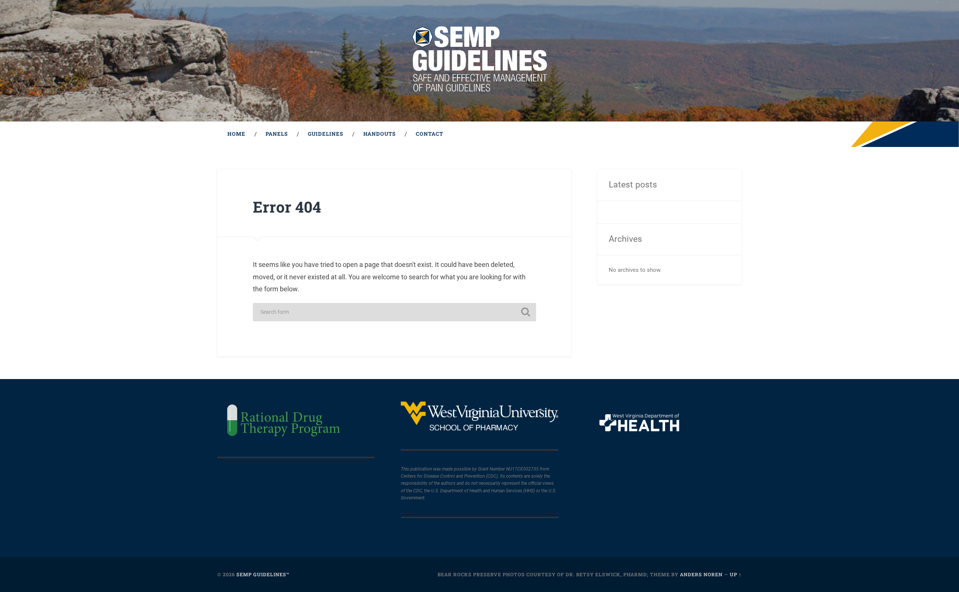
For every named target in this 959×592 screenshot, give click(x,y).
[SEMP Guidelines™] (479, 60)
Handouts (379, 133)
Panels (277, 133)
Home (236, 133)
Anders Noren (701, 574)
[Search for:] (394, 312)
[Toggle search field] (729, 134)
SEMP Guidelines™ (263, 574)
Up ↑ (736, 574)
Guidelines (325, 133)
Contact (429, 133)
